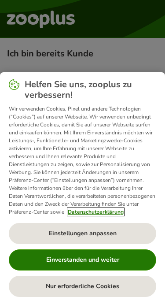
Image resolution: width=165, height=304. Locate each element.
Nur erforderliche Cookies (82, 286)
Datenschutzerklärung (96, 211)
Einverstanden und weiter (82, 260)
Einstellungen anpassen (83, 233)
